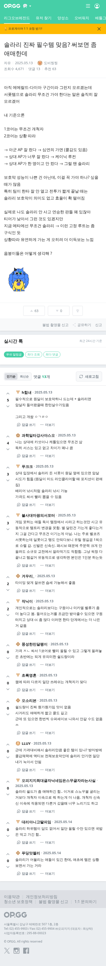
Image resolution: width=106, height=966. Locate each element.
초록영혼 (29, 675)
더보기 (50, 424)
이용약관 (12, 896)
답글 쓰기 (28, 424)
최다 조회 (33, 354)
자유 (7, 62)
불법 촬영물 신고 (53, 901)
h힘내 (27, 392)
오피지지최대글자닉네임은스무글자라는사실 (59, 780)
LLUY (26, 743)
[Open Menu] (97, 6)
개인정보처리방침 (41, 896)
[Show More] (27, 6)
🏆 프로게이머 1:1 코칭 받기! (23, 28)
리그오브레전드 (17, 17)
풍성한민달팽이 (35, 644)
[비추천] (8, 406)
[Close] (99, 29)
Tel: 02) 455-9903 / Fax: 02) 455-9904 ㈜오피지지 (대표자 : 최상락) (48, 929)
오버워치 (81, 17)
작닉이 (27, 601)
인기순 (11, 376)
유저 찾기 (44, 17)
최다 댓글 (52, 354)
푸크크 (27, 466)
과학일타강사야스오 (38, 435)
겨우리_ (28, 575)
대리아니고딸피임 (36, 821)
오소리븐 (29, 700)
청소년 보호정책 (18, 901)
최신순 (24, 376)
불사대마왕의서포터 (38, 515)
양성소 (63, 17)
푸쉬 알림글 (14, 354)
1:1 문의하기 (85, 901)
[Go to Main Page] (12, 6)
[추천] (8, 393)
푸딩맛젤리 (31, 852)
